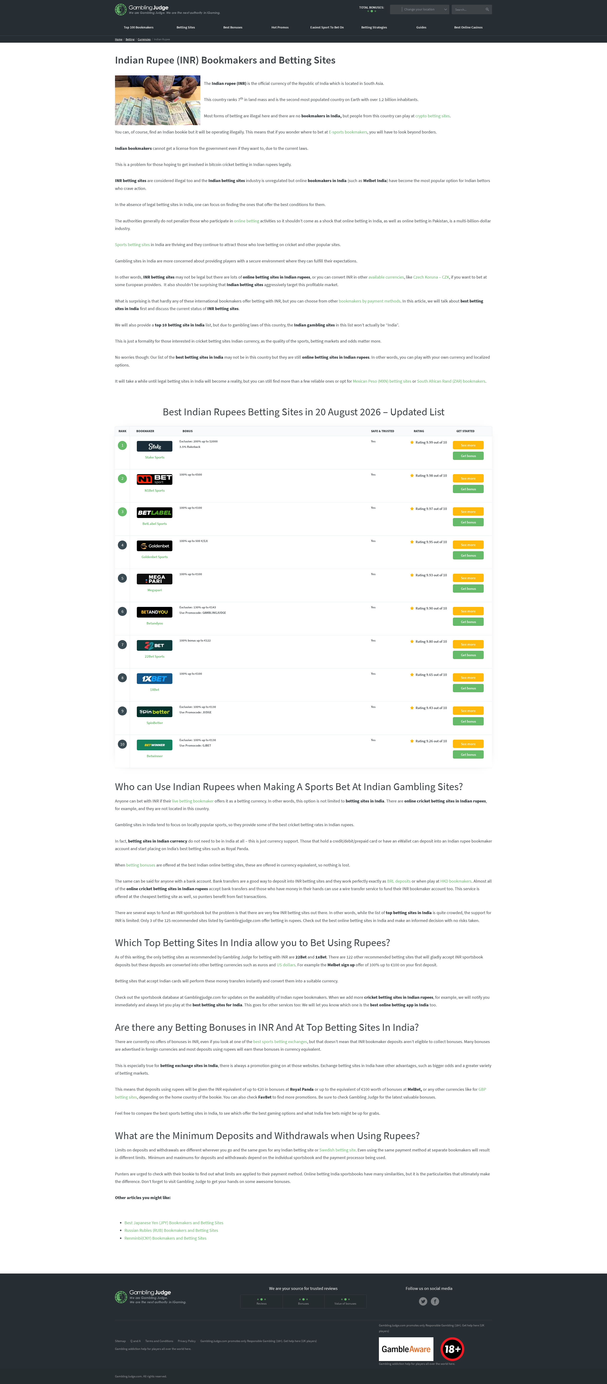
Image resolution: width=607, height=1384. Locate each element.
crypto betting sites (432, 116)
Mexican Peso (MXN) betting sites (382, 381)
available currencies (386, 277)
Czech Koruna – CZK (431, 277)
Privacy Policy (187, 1341)
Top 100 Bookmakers (138, 27)
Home (118, 39)
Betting (130, 39)
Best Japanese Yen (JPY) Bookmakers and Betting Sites (173, 1222)
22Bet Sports (154, 656)
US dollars (286, 964)
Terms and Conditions (159, 1341)
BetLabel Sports (155, 523)
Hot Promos (280, 27)
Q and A (135, 1341)
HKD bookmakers (456, 881)
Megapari (154, 590)
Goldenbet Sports (155, 557)
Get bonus (468, 456)
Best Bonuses (232, 27)
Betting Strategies (374, 27)
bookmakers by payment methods (369, 301)
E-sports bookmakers (348, 132)
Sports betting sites (132, 244)
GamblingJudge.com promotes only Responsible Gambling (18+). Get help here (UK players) (258, 1341)
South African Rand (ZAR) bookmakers (451, 381)
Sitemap (120, 1341)
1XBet (154, 689)
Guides (421, 27)
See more (468, 445)
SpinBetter (155, 722)
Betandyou (155, 623)
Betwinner (155, 756)
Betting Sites (186, 27)
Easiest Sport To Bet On (327, 27)
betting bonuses (140, 865)
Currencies (144, 39)
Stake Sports (154, 457)
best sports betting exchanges (280, 1041)
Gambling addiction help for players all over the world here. (153, 1349)
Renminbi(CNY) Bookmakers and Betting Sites (165, 1238)
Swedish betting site (337, 1150)
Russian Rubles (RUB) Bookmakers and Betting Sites (171, 1230)
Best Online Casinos (468, 27)
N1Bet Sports (155, 490)
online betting (246, 221)
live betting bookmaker (193, 801)
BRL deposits (399, 881)
